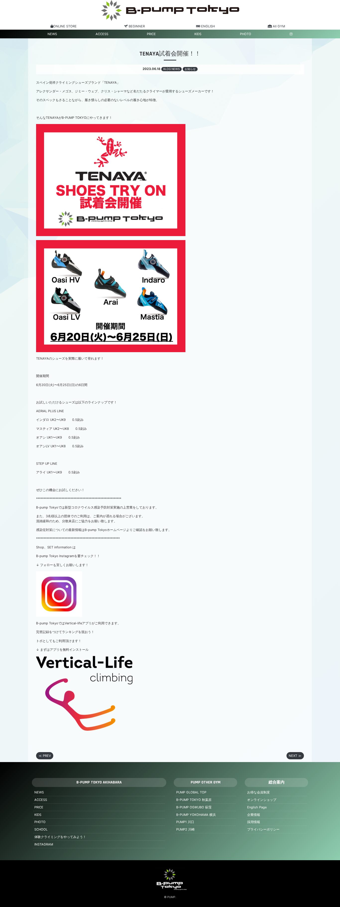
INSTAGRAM (43, 844)
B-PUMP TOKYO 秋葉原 (194, 800)
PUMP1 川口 (185, 822)
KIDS (197, 34)
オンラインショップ (261, 800)
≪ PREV (45, 756)
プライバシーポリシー (263, 829)
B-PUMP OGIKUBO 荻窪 (194, 807)
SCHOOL (41, 829)
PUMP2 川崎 (185, 829)
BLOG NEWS (171, 69)
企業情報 (253, 815)
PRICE (151, 34)
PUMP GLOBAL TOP (191, 792)
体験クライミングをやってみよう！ (60, 837)
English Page (257, 807)
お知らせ (190, 69)
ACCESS (102, 34)
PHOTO (245, 34)
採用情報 (253, 822)
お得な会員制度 (258, 792)
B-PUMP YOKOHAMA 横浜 (196, 815)
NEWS (52, 34)
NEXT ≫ (295, 756)
